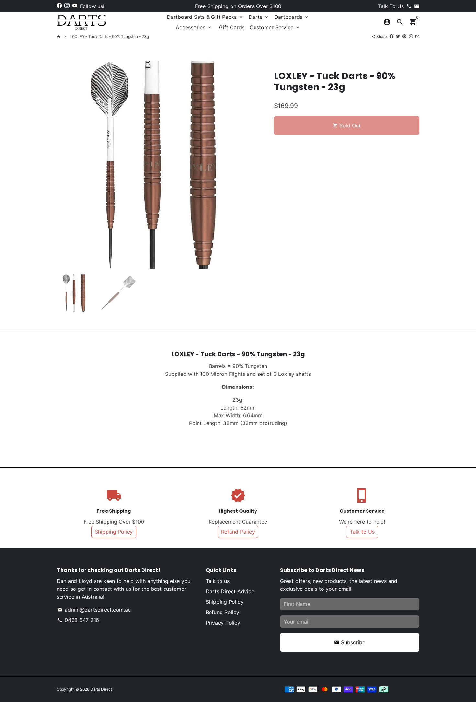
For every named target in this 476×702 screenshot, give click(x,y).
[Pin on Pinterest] (404, 36)
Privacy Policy (223, 622)
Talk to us (218, 581)
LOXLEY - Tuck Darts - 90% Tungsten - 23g (109, 36)
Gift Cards (231, 27)
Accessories (194, 27)
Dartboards (291, 17)
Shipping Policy (114, 532)
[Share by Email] (417, 36)
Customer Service (275, 27)
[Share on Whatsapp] (411, 36)
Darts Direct (101, 689)
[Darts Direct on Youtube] (74, 5)
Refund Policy (238, 532)
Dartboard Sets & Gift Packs (205, 17)
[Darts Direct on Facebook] (59, 5)
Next (255, 165)
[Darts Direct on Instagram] (67, 5)
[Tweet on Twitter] (398, 36)
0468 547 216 (78, 620)
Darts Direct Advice (230, 591)
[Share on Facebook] (391, 36)
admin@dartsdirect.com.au (94, 609)
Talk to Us (362, 532)
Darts (259, 17)
